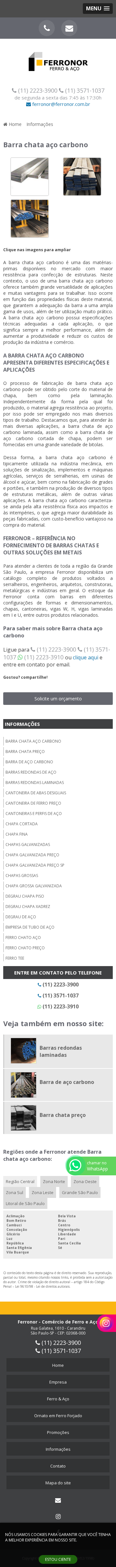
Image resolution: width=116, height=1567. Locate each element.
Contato (58, 1466)
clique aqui (85, 657)
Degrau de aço (20, 917)
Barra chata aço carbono (33, 741)
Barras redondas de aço (30, 772)
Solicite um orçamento (58, 699)
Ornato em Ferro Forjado (58, 1415)
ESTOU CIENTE (58, 1559)
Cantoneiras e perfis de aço (33, 813)
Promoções (58, 1432)
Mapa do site (58, 1483)
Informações (22, 724)
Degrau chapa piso (24, 896)
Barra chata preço (25, 751)
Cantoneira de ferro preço (33, 803)
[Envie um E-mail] (69, 28)
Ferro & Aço (58, 1399)
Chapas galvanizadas (27, 844)
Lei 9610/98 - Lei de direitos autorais (42, 1286)
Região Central (20, 1181)
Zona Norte (54, 1181)
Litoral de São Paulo (25, 1203)
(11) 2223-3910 (44, 657)
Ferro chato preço (25, 948)
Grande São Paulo (80, 1192)
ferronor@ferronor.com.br (60, 104)
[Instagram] (58, 1516)
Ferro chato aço (23, 937)
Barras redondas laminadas (34, 782)
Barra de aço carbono (29, 762)
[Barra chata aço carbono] (29, 176)
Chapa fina (16, 834)
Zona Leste (42, 1192)
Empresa (58, 1382)
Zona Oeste (85, 1181)
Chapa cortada (21, 824)
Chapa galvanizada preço (32, 855)
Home (58, 1365)
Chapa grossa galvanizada (33, 886)
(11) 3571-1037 (83, 90)
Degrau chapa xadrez (27, 906)
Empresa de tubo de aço (29, 927)
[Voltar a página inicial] (58, 57)
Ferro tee (14, 958)
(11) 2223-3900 (37, 90)
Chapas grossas (21, 875)
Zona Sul (14, 1192)
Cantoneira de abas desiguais (35, 793)
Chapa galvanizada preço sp (34, 865)
